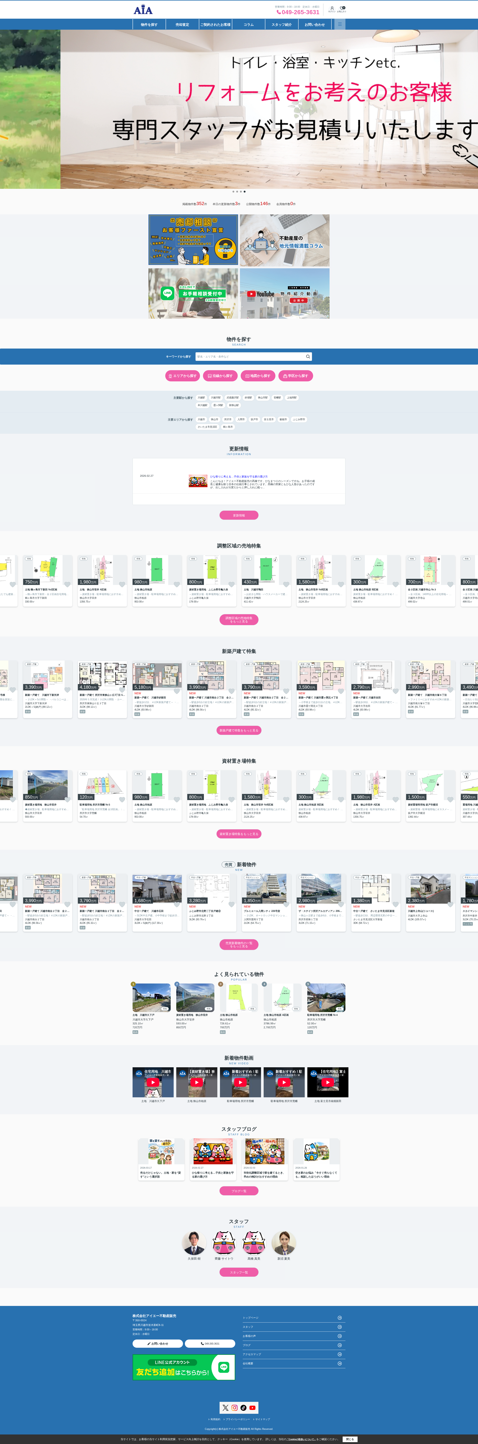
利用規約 (215, 1419)
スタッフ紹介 (282, 24)
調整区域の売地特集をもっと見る (239, 619)
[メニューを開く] (340, 24)
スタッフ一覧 (239, 1272)
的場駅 (248, 397)
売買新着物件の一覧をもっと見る (239, 945)
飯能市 (283, 419)
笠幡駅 (277, 397)
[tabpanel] (239, 104)
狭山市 (214, 419)
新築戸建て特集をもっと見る (239, 730)
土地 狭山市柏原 (196, 1101)
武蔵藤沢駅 (233, 397)
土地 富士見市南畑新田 (327, 1101)
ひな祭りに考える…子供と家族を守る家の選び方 (239, 476)
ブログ (247, 1345)
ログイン (332, 11)
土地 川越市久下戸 (153, 1101)
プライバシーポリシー (238, 1419)
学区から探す (298, 376)
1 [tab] (233, 192)
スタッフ (248, 1326)
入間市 (241, 419)
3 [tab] (241, 192)
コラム (249, 24)
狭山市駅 (263, 397)
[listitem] (157, 581)
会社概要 (248, 1363)
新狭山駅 (234, 405)
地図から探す (260, 376)
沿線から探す (223, 376)
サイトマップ (262, 1419)
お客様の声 (249, 1335)
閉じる (350, 1439)
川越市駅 (216, 397)
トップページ (250, 1317)
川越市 (201, 419)
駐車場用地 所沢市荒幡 (240, 1101)
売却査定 (182, 24)
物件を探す (149, 24)
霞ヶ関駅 (218, 405)
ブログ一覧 (239, 1191)
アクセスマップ (252, 1354)
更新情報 (239, 515)
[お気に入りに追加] (13, 584)
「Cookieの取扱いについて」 (301, 1439)
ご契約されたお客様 (215, 24)
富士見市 (269, 419)
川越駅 (201, 397)
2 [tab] (237, 192)
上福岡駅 (292, 397)
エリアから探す (185, 376)
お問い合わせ (315, 24)
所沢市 (228, 419)
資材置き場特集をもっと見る (239, 834)
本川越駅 (202, 405)
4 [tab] (245, 192)
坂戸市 (254, 419)
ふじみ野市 (299, 419)
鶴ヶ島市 (228, 426)
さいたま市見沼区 (207, 426)
